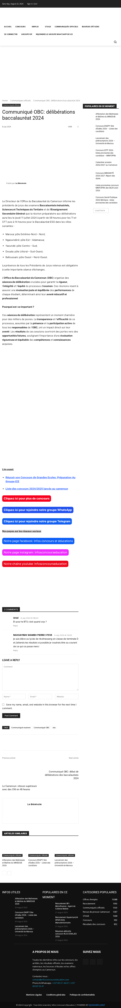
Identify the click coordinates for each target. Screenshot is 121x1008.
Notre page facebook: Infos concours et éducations (38, 541)
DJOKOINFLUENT (97, 1005)
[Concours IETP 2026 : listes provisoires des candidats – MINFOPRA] (88, 153)
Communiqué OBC (41, 727)
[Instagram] (112, 4)
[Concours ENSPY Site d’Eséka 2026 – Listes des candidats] (40, 848)
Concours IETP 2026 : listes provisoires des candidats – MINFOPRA (106, 153)
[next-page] (9, 873)
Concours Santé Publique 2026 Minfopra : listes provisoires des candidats (106, 200)
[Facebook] (108, 4)
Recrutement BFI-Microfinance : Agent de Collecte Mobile (65, 906)
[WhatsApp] (100, 962)
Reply (15, 626)
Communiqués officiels (20, 100)
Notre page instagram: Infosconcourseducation (35, 552)
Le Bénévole (20, 183)
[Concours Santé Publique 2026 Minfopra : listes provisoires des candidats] (88, 200)
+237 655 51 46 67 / (61, 983)
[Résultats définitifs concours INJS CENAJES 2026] (48, 934)
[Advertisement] (60, 69)
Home (5, 100)
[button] (115, 42)
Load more (100, 210)
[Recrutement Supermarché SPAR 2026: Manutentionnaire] (48, 920)
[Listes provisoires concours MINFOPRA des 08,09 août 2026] (88, 188)
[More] (105, 742)
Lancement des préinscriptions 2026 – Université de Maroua (64, 863)
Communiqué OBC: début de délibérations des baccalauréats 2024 (61, 775)
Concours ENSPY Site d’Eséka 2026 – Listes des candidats (39, 863)
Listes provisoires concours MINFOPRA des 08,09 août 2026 (107, 188)
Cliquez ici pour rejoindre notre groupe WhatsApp (38, 510)
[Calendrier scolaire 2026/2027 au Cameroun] (88, 165)
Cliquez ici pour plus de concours (26, 498)
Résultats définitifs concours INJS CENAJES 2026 (66, 934)
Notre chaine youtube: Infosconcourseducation (35, 563)
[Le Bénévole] (4, 183)
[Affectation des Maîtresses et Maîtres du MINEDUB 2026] (14, 848)
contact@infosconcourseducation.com (50, 979)
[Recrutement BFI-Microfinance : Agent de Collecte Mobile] (48, 906)
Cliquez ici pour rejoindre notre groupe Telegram (37, 521)
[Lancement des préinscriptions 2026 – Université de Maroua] (66, 848)
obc (54, 727)
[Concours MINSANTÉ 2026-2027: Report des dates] (88, 175)
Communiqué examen (21, 727)
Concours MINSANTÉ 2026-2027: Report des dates (105, 176)
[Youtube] (117, 4)
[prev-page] (4, 873)
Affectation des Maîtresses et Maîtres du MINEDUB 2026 (13, 863)
